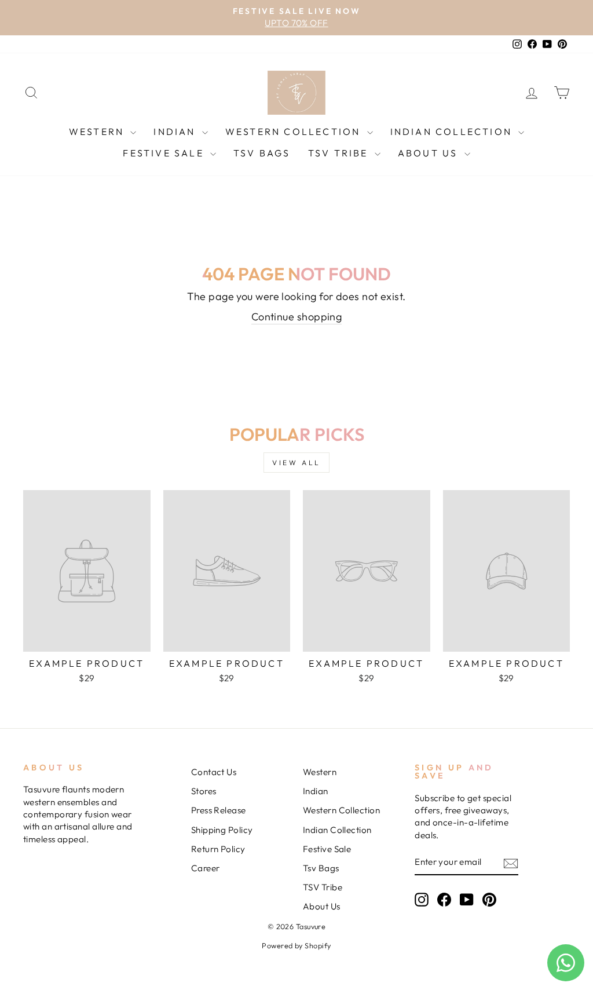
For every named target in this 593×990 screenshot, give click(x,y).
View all (296, 462)
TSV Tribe (340, 153)
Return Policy (218, 848)
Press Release (218, 810)
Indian (176, 131)
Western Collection (294, 131)
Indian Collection (453, 131)
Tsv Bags (262, 153)
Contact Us (214, 771)
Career (205, 868)
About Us (430, 153)
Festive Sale (165, 153)
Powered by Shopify (296, 945)
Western (98, 131)
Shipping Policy (222, 829)
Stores (204, 791)
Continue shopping (296, 316)
